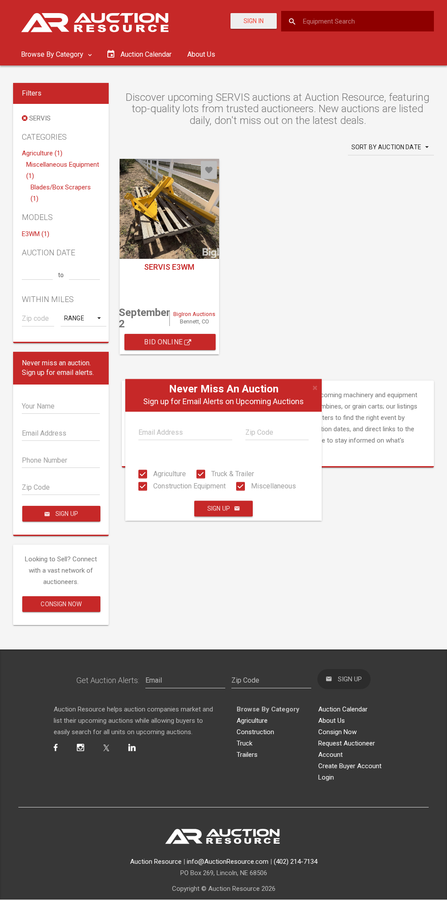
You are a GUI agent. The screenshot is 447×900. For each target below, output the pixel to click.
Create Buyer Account (350, 766)
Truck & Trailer (232, 474)
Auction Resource (156, 862)
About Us (201, 54)
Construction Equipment (188, 486)
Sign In (254, 20)
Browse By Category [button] (53, 54)
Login (326, 777)
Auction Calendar (343, 709)
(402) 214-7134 (295, 862)
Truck (244, 743)
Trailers (247, 755)
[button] (83, 318)
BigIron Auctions (194, 314)
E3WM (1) (35, 234)
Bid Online (164, 342)
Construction (255, 732)
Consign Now (61, 604)
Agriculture (168, 474)
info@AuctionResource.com (227, 862)
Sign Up (218, 508)
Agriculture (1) (42, 153)
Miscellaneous (272, 486)
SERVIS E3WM (169, 266)
